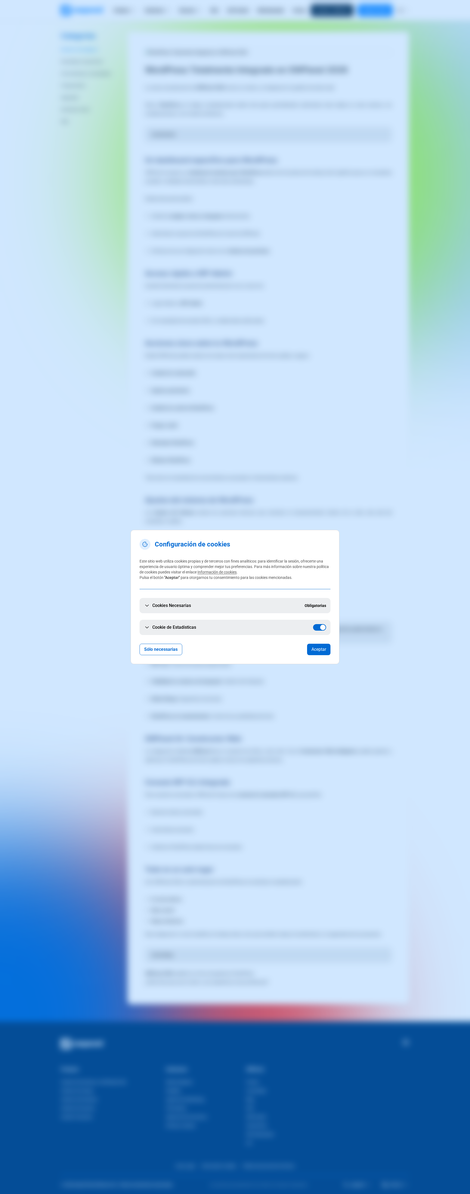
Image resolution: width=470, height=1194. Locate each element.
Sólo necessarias (161, 649)
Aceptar (318, 649)
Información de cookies (217, 572)
